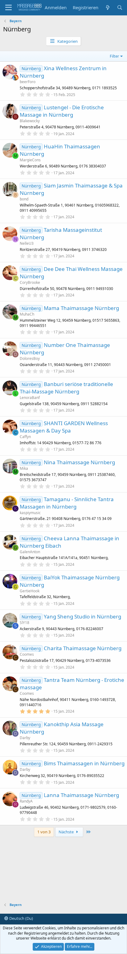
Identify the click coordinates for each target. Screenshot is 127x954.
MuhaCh (27, 314)
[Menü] (8, 7)
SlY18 (24, 622)
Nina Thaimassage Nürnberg (79, 462)
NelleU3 (27, 243)
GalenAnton (30, 551)
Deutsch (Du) (20, 918)
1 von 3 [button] (44, 832)
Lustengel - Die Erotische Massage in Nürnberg (62, 111)
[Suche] (120, 7)
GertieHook (29, 591)
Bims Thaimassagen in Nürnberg (84, 763)
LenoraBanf (30, 397)
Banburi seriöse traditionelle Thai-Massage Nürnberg (66, 387)
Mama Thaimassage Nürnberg (81, 308)
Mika (24, 468)
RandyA (26, 801)
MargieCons (30, 160)
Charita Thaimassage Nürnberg (82, 648)
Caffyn (25, 436)
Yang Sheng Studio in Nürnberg (82, 616)
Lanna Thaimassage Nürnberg (81, 795)
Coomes (27, 654)
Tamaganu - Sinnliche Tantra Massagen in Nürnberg (67, 503)
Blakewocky (30, 120)
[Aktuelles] (107, 7)
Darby (25, 737)
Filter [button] (114, 56)
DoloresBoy (30, 358)
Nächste (67, 832)
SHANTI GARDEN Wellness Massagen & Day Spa (64, 427)
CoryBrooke (30, 282)
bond (24, 199)
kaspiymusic (30, 512)
